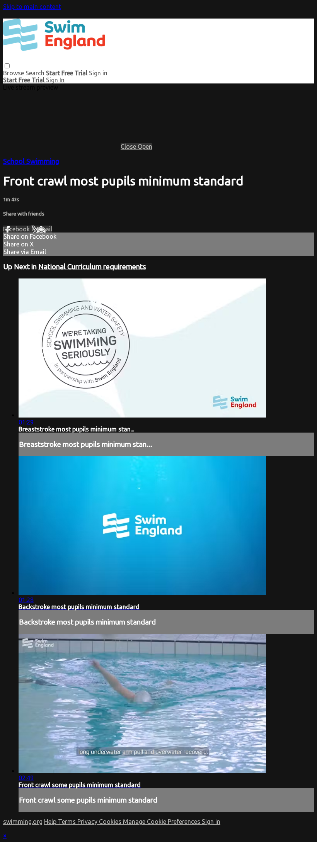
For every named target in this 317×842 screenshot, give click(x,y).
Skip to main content (32, 6)
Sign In (55, 79)
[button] (7, 65)
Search (36, 73)
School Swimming (31, 161)
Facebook (17, 229)
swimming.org (23, 821)
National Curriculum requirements (92, 267)
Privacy (88, 821)
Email (44, 229)
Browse (14, 73)
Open (145, 146)
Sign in (98, 73)
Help (51, 821)
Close (129, 146)
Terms (67, 821)
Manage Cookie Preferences (162, 821)
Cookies (111, 821)
